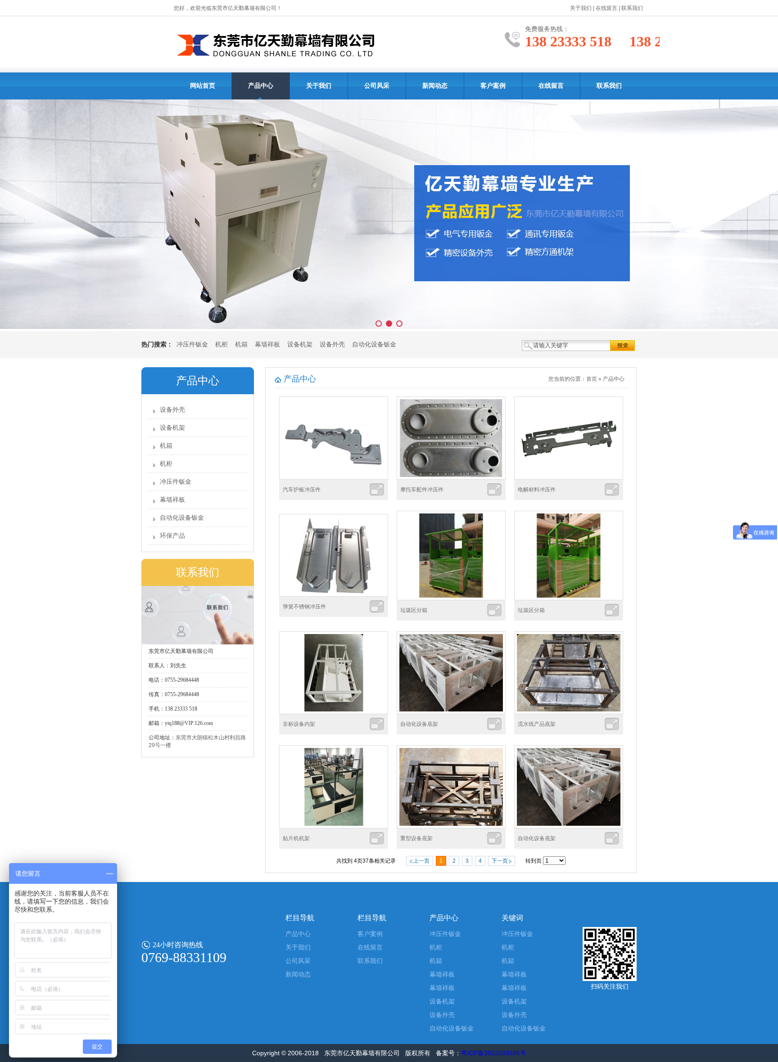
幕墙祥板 (267, 344)
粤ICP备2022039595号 (493, 1053)
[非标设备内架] (333, 712)
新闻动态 (435, 85)
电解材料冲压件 (537, 489)
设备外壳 (332, 344)
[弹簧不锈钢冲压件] (333, 595)
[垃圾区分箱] (451, 598)
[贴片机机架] (333, 827)
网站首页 (202, 85)
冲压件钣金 (192, 344)
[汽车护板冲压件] (333, 478)
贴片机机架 (296, 838)
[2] (389, 215)
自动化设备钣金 (374, 344)
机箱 (241, 344)
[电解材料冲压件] (568, 478)
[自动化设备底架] (451, 712)
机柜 (221, 344)
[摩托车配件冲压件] (451, 478)
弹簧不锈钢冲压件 (304, 606)
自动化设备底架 (419, 724)
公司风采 (376, 85)
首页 (591, 379)
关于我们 (581, 8)
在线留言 (606, 8)
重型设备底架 (416, 838)
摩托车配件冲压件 (421, 489)
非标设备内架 (299, 724)
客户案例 (493, 85)
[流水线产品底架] (568, 712)
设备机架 (299, 344)
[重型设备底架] (451, 827)
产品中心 (260, 85)
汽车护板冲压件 (302, 489)
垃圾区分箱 (413, 610)
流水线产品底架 (537, 724)
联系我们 (632, 8)
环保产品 (172, 535)
